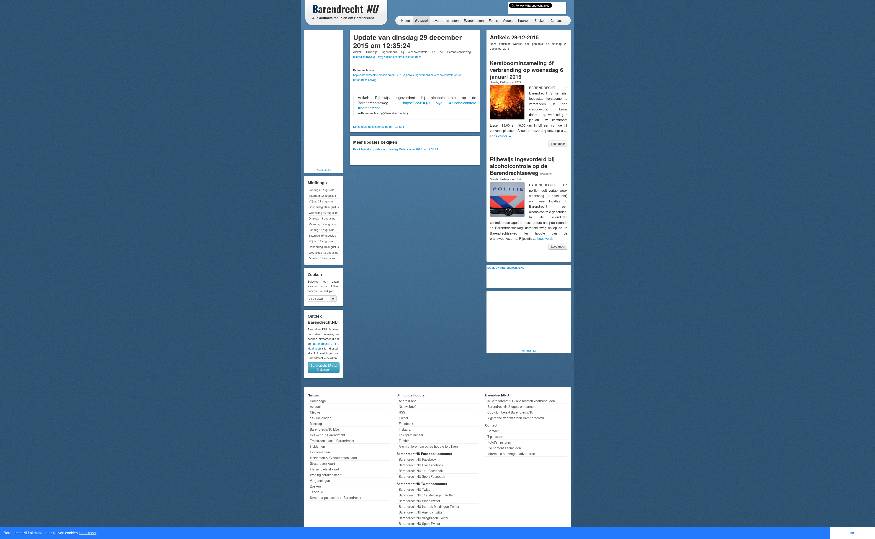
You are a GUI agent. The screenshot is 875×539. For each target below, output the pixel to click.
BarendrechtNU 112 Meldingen (324, 367)
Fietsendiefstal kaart (324, 469)
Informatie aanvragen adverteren (511, 453)
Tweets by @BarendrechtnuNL (505, 267)
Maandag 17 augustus (323, 224)
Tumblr (404, 440)
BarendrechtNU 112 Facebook (421, 470)
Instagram (406, 429)
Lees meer (558, 143)
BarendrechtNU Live (324, 429)
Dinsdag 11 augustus (322, 258)
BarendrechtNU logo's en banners (511, 406)
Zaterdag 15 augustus (322, 235)
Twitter (403, 418)
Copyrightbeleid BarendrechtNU (510, 412)
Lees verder (501, 135)
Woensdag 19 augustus (323, 213)
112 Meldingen (320, 418)
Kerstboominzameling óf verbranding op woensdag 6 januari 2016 (526, 69)
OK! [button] (853, 533)
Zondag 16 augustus (321, 230)
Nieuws (315, 412)
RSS (402, 412)
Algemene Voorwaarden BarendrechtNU (516, 418)
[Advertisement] (323, 99)
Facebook (406, 423)
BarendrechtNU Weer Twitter (419, 500)
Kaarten (524, 20)
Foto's (493, 20)
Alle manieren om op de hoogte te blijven (428, 446)
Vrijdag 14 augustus (321, 241)
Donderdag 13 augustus (324, 247)
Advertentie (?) (324, 169)
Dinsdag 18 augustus (322, 218)
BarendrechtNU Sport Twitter (419, 523)
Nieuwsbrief (407, 406)
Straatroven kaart (322, 463)
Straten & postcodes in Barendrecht (335, 497)
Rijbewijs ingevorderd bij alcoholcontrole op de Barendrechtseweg (522, 165)
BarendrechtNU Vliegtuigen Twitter (423, 518)
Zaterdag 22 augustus (322, 195)
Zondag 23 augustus (321, 190)
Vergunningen (320, 480)
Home (405, 20)
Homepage (318, 401)
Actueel (421, 20)
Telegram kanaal (411, 435)
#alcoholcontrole (394, 57)
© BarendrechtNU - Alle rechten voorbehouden (521, 401)
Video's (508, 20)
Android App (408, 401)
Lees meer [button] (87, 533)
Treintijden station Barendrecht (332, 440)
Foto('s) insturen (499, 442)
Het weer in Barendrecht (327, 435)
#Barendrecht (413, 57)
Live (436, 20)
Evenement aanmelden (504, 448)
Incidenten (451, 20)
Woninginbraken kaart (326, 475)
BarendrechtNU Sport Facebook (422, 476)
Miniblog (316, 423)
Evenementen (474, 20)
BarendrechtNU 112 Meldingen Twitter (426, 495)
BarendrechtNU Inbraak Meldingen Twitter (429, 506)
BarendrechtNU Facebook (417, 459)
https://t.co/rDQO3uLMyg (368, 57)
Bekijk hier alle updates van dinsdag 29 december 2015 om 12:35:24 (395, 149)
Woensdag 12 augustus (323, 252)
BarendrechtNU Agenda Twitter (421, 512)
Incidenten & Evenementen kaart (333, 457)
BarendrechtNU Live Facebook (421, 465)
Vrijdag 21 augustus (321, 201)
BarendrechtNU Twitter (415, 489)
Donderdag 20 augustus (324, 207)
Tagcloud (316, 492)
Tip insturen (495, 436)
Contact (556, 20)
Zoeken (540, 20)
